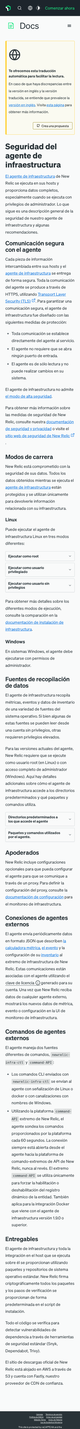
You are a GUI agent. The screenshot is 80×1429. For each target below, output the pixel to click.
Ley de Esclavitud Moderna (51, 1422)
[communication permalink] (44, 249)
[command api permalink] (32, 1037)
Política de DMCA (36, 1417)
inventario (50, 954)
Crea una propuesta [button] (55, 126)
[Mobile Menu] (69, 25)
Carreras (39, 1414)
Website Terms (40, 1420)
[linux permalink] (19, 519)
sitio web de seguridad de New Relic (37, 435)
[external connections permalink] (32, 924)
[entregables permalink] (40, 1238)
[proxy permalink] (42, 852)
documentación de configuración (34, 896)
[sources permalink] (32, 685)
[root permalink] (56, 456)
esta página (55, 105)
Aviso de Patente (55, 1420)
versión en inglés (22, 105)
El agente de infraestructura (30, 176)
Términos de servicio (54, 1414)
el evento (50, 947)
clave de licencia (20, 982)
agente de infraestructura (28, 273)
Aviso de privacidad (54, 1417)
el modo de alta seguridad (28, 396)
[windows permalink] (27, 641)
